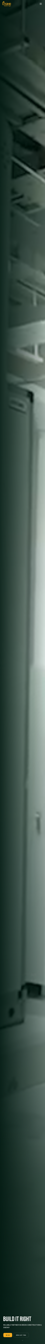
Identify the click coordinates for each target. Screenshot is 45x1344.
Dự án (8, 1335)
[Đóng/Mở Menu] (40, 4)
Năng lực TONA (21, 1335)
